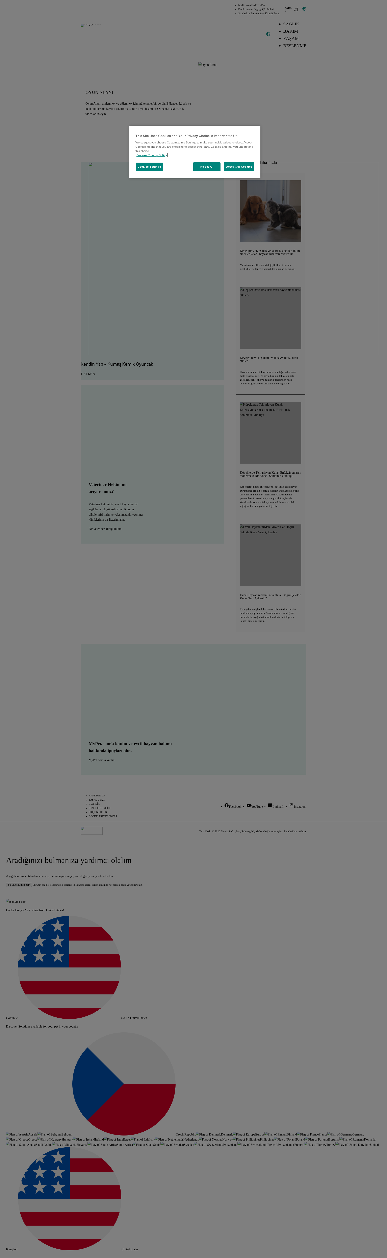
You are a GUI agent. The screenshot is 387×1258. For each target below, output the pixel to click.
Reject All (207, 166)
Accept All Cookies (239, 166)
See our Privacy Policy (151, 155)
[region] (194, 152)
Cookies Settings (149, 166)
